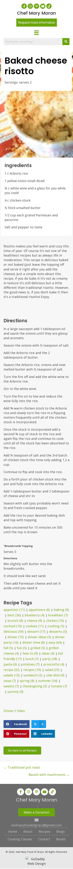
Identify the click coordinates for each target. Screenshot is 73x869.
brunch (15, 620)
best (14, 615)
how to (30, 653)
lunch (32, 659)
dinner (15, 637)
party (49, 659)
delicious (13, 631)
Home (12, 831)
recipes (32, 670)
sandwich (32, 675)
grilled (37, 648)
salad (52, 670)
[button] (24, 6)
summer (47, 681)
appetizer (14, 610)
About (28, 831)
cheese (34, 620)
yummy (15, 691)
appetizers (39, 610)
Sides (21, 711)
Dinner (9, 711)
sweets (11, 686)
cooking (55, 626)
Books (61, 839)
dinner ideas (39, 637)
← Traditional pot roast (22, 767)
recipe (11, 670)
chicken (55, 620)
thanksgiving (35, 686)
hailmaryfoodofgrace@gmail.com (36, 825)
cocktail (13, 626)
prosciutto (53, 664)
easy (55, 642)
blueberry (34, 615)
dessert (36, 631)
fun (22, 648)
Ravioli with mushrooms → (49, 774)
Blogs (60, 831)
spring (27, 681)
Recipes (44, 831)
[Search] (65, 41)
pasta (10, 664)
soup (10, 681)
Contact (44, 839)
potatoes (30, 664)
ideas (48, 653)
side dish (55, 675)
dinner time (33, 642)
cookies (35, 626)
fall (8, 648)
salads (11, 675)
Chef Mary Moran (36, 13)
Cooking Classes (20, 839)
